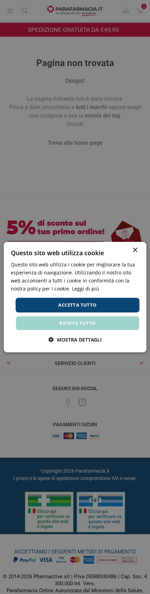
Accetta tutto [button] (77, 305)
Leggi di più (85, 288)
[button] (75, 340)
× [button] (134, 249)
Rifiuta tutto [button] (77, 323)
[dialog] (75, 297)
